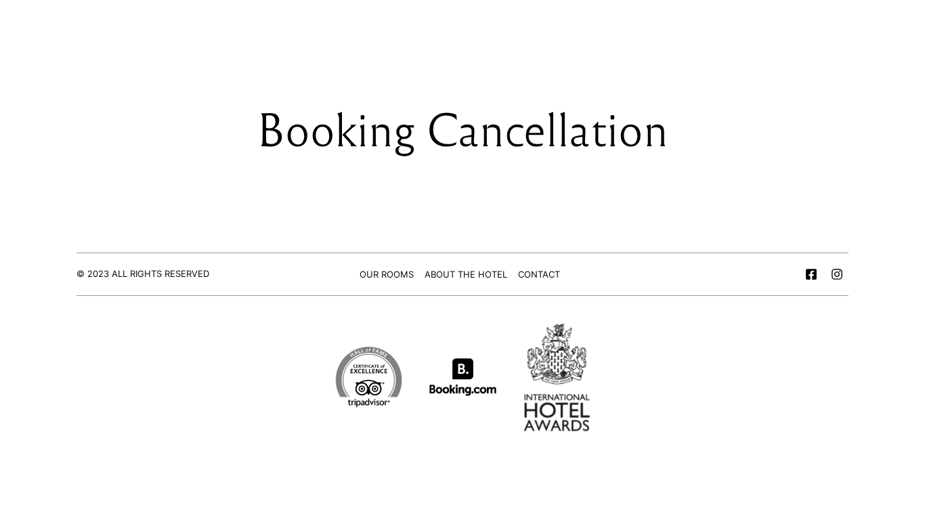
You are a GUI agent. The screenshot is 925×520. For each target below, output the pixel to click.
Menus (114, 45)
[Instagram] (837, 274)
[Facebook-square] (811, 274)
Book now (816, 45)
